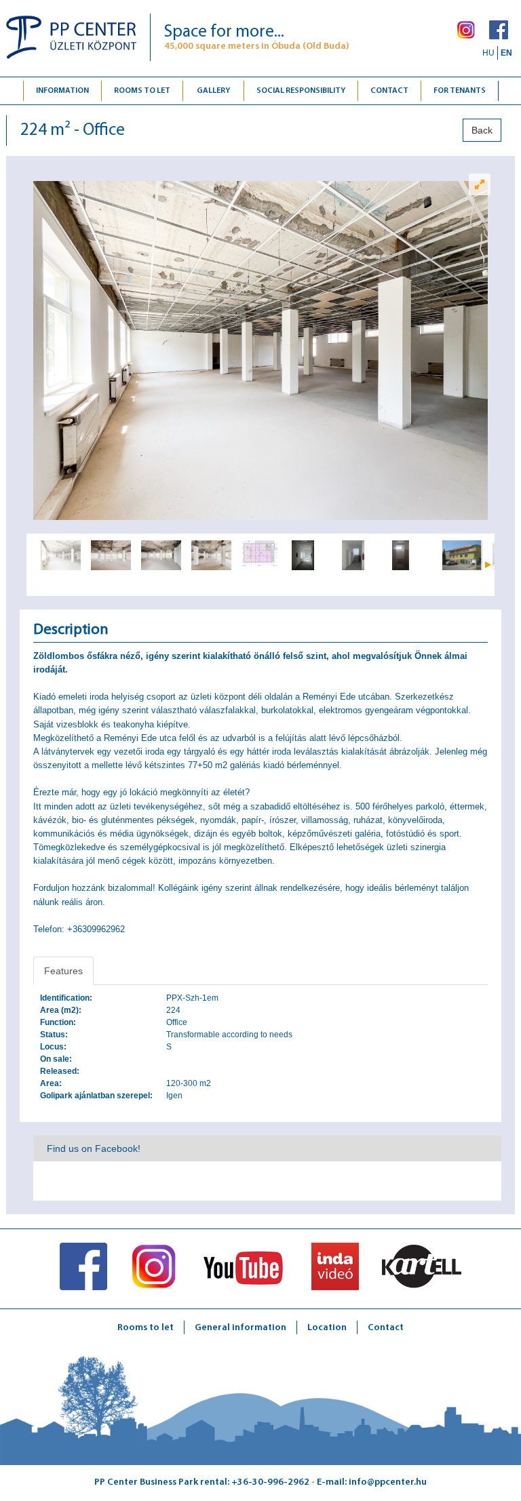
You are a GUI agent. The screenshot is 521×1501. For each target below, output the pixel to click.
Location (327, 1328)
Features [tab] (63, 970)
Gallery (213, 91)
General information (240, 1328)
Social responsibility (300, 91)
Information (62, 91)
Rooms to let (142, 91)
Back (482, 130)
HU (488, 53)
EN (506, 53)
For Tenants (459, 91)
